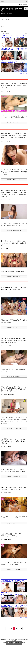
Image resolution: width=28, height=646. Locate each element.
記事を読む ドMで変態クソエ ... (14, 476)
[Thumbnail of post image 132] (14, 104)
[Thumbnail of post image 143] (14, 261)
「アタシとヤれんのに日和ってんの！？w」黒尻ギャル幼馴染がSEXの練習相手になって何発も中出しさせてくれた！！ (13, 389)
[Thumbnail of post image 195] (14, 505)
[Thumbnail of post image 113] (14, 156)
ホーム (3, 19)
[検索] (26, 1)
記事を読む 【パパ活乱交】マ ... (14, 276)
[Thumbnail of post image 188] (14, 552)
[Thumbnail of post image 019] (14, 212)
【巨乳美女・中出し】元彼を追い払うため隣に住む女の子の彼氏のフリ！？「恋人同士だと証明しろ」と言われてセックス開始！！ (13, 135)
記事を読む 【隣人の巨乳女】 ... (14, 230)
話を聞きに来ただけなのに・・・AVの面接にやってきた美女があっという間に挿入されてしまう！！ (14, 85)
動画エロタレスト (23, 73)
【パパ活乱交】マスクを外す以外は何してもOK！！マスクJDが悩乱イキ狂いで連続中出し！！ (13, 243)
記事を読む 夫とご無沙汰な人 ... (14, 376)
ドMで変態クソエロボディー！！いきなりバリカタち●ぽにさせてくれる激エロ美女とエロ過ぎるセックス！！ (13, 441)
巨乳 (9, 91)
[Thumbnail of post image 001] (14, 459)
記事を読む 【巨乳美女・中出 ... (14, 179)
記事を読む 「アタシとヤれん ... (14, 428)
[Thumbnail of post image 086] (14, 407)
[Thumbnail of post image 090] (14, 307)
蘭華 (13, 394)
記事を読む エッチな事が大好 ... (14, 569)
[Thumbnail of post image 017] (14, 358)
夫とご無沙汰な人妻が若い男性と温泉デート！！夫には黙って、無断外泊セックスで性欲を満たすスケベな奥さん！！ (13, 340)
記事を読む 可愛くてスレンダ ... (14, 523)
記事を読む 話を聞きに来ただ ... (14, 122)
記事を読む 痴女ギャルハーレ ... (14, 327)
